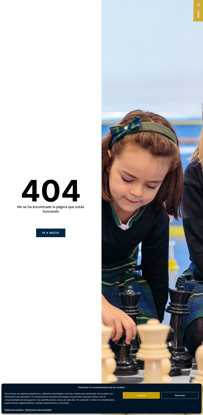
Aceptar (141, 395)
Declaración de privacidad (38, 409)
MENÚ (198, 14)
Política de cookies (13, 409)
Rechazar (180, 395)
